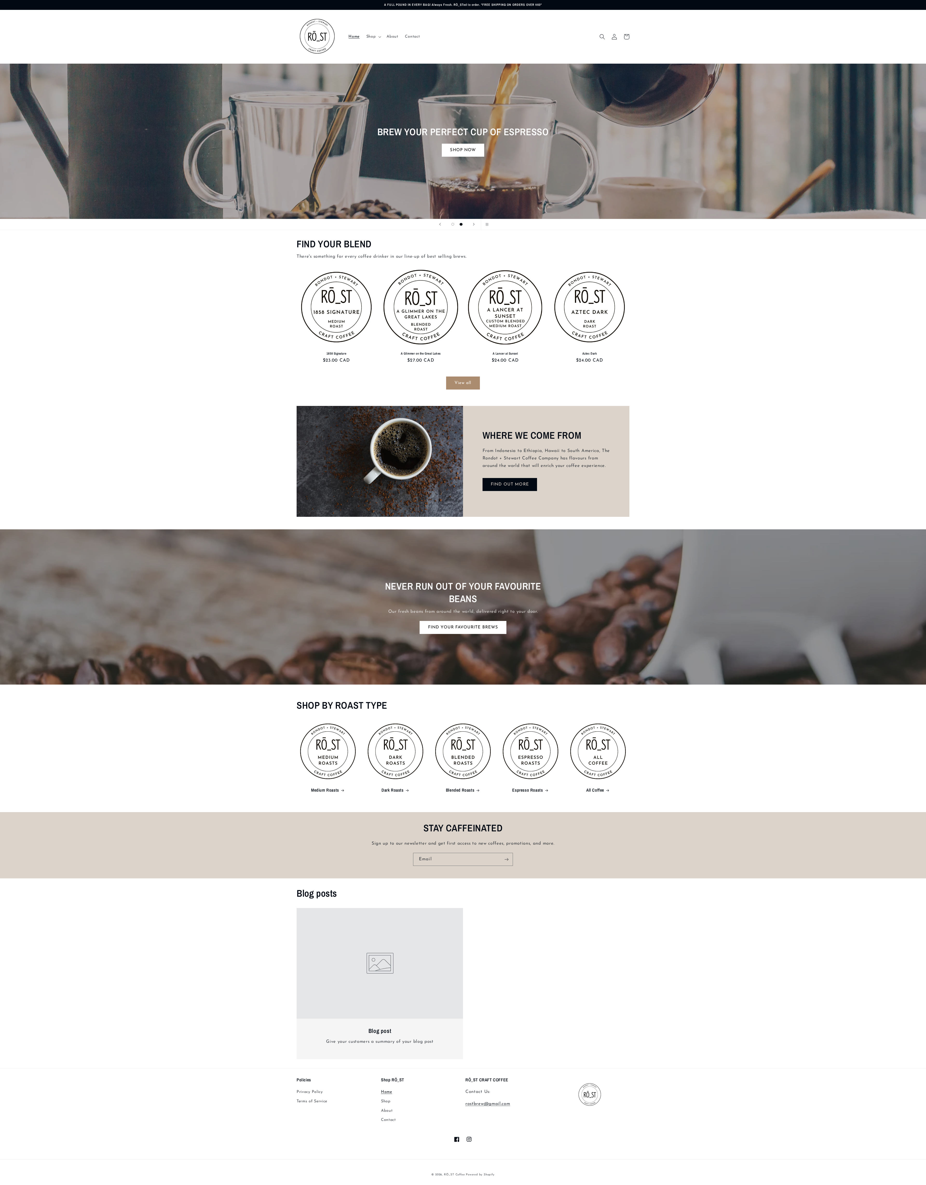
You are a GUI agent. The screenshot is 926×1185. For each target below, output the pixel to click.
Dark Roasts (392, 790)
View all (463, 383)
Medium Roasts (325, 790)
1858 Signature (336, 354)
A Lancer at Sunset (505, 354)
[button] (373, 36)
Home (386, 1092)
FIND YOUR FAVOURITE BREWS (463, 627)
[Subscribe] (506, 859)
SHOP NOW (841, 150)
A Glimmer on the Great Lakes (421, 354)
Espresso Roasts (527, 790)
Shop (386, 1101)
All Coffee (595, 790)
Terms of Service (312, 1101)
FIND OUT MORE (510, 484)
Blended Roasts (460, 790)
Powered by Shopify (480, 1174)
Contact (388, 1120)
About (387, 1111)
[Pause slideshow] (486, 224)
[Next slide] (474, 224)
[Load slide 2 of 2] (461, 224)
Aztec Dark (589, 354)
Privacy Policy (310, 1092)
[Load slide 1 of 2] (453, 224)
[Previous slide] (440, 224)
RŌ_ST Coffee (454, 1174)
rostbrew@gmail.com (487, 1104)
